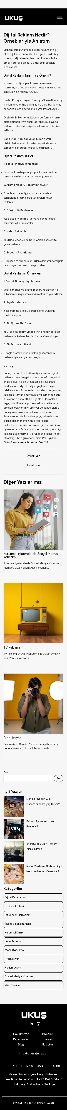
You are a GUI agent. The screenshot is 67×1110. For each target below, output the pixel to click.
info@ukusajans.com (34, 1053)
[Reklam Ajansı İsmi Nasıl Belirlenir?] (14, 829)
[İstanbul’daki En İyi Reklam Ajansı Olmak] (14, 851)
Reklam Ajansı (13, 967)
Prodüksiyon (12, 738)
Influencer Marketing (17, 915)
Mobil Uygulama (14, 950)
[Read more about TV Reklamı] (33, 613)
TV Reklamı (12, 647)
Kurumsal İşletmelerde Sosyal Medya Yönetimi (31, 555)
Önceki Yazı (33, 456)
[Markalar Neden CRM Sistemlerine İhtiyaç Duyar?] (14, 806)
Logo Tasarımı (13, 941)
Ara (6, 772)
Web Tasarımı (13, 985)
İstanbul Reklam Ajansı (18, 924)
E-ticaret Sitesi (14, 906)
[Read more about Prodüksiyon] (33, 703)
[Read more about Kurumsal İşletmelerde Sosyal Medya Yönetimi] (33, 519)
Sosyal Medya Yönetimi (19, 976)
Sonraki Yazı (33, 465)
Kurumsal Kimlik (14, 932)
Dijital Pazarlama (15, 897)
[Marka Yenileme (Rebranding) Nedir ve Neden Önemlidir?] (14, 874)
